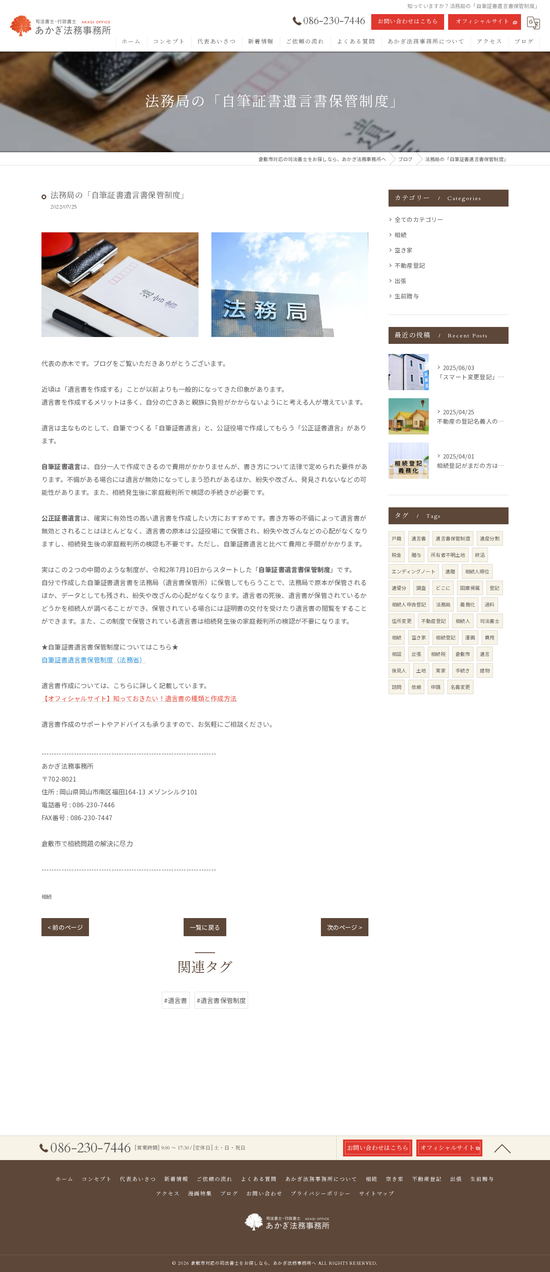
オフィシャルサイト (482, 21)
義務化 (467, 604)
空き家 (404, 250)
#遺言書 (176, 1000)
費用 (489, 637)
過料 (489, 604)
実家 (440, 670)
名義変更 (460, 686)
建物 (485, 670)
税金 (396, 554)
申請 (435, 686)
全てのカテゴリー (419, 219)
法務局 (443, 604)
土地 (421, 670)
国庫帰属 (470, 587)
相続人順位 (477, 571)
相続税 (438, 653)
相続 (46, 896)
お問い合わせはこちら (408, 21)
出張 (401, 280)
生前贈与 (407, 296)
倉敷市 (462, 653)
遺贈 (450, 571)
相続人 (462, 620)
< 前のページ (65, 927)
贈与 (416, 554)
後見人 (399, 670)
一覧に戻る (205, 927)
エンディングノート (414, 571)
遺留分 (399, 587)
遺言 (485, 653)
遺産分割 (490, 538)
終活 (480, 554)
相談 (396, 653)
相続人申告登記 (409, 604)
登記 (494, 587)
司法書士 (490, 620)
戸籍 (396, 538)
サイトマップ (377, 1194)
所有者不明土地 (448, 554)
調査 (421, 587)
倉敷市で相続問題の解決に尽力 (87, 843)
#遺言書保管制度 (221, 1000)
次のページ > (344, 927)
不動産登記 (410, 265)
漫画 (470, 637)
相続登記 (445, 637)
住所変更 (401, 620)
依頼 (416, 686)
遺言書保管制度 (453, 538)
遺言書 (418, 538)
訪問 (396, 686)
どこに (443, 587)
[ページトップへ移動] (502, 1148)
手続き (462, 670)
